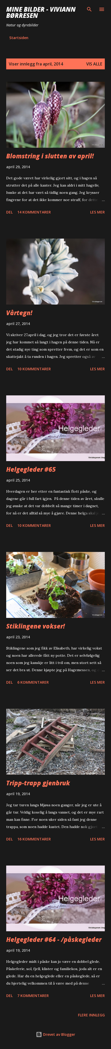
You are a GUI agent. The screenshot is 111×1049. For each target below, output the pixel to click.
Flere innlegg (91, 1015)
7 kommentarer (33, 995)
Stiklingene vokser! (35, 626)
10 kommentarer (34, 368)
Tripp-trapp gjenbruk (38, 783)
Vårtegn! (19, 312)
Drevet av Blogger (58, 1034)
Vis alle (94, 64)
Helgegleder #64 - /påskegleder (53, 939)
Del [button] (9, 212)
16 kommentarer (34, 839)
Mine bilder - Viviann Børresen (41, 12)
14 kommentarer (34, 212)
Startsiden (18, 37)
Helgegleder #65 (31, 469)
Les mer (97, 212)
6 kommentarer (33, 682)
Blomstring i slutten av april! (50, 156)
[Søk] (89, 9)
